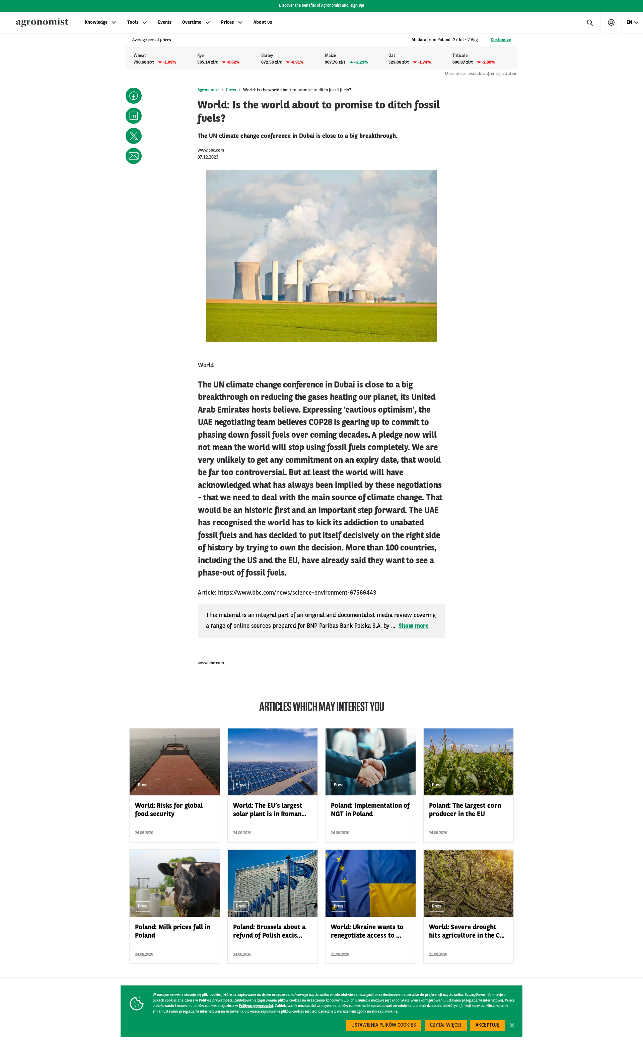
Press (231, 90)
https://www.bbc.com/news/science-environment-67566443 (297, 593)
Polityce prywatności (256, 1006)
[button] (134, 96)
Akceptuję (488, 1025)
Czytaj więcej (445, 1025)
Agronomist (208, 90)
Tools (132, 22)
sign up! (357, 6)
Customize (501, 40)
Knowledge (96, 22)
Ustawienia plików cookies (383, 1025)
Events (164, 22)
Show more (414, 626)
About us (263, 22)
